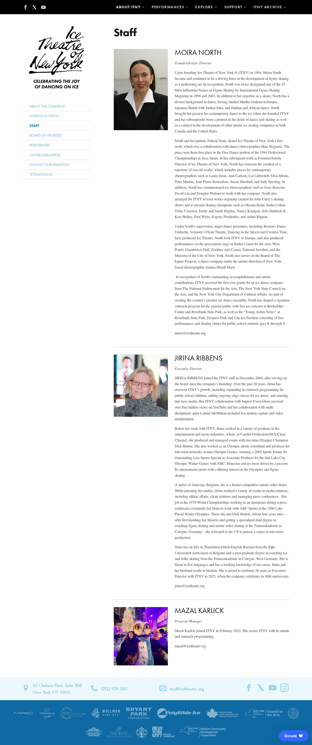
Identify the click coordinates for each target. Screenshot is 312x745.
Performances (168, 7)
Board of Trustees (45, 135)
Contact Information (49, 164)
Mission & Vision (44, 115)
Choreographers (44, 155)
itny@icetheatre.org (187, 689)
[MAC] (24, 712)
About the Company (47, 106)
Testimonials (40, 174)
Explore (204, 7)
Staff (34, 125)
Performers (39, 145)
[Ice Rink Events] (47, 712)
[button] (293, 735)
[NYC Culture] (73, 712)
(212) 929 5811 (114, 689)
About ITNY (128, 7)
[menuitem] (130, 7)
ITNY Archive (268, 7)
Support (233, 7)
